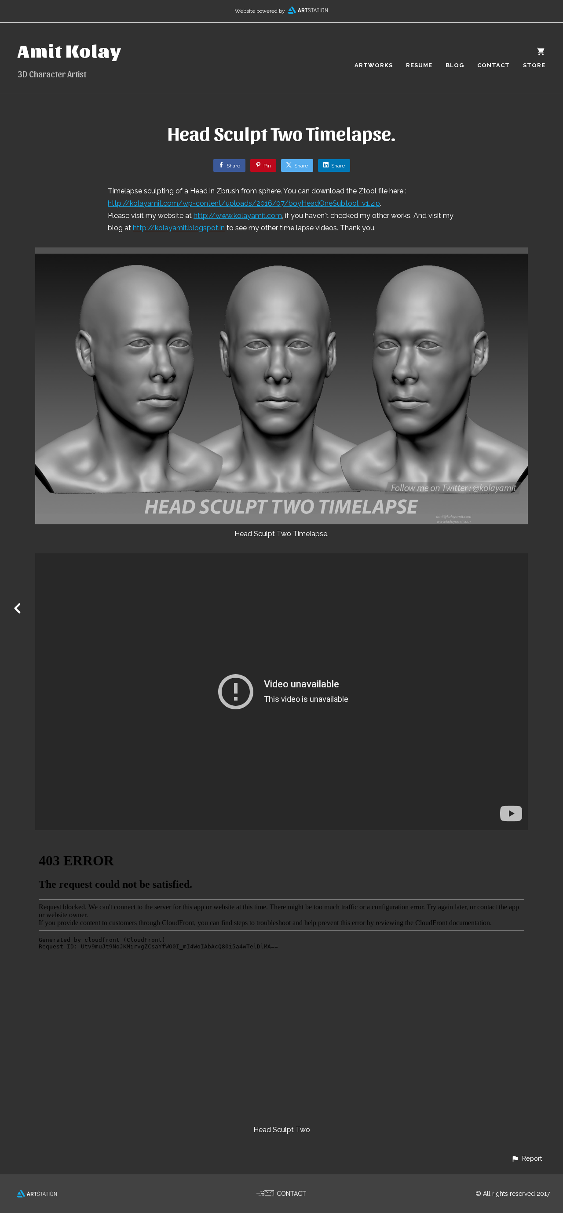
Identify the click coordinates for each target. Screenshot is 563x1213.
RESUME (419, 65)
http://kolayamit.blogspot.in (179, 228)
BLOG (455, 65)
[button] (526, 1158)
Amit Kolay (69, 50)
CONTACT (493, 65)
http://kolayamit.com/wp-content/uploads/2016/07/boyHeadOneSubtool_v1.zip (244, 203)
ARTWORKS (374, 65)
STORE (534, 65)
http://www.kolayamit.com (238, 215)
